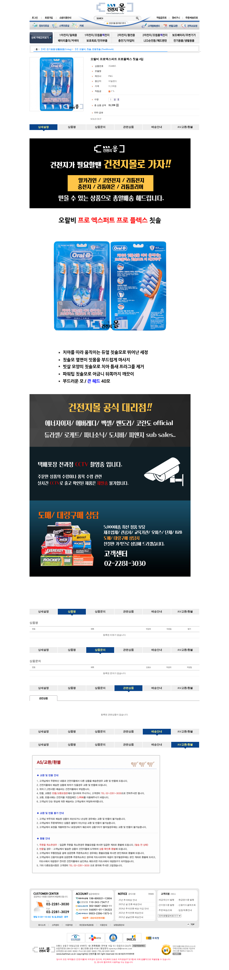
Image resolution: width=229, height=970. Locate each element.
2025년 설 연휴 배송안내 (130, 904)
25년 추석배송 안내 (127, 900)
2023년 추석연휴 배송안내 (130, 913)
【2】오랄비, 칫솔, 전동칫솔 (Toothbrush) (94, 49)
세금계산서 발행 (166, 900)
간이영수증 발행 (166, 905)
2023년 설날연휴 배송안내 (130, 917)
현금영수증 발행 (186, 900)
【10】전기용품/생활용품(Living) (56, 49)
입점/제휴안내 (185, 910)
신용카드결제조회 (187, 905)
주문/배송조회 (165, 910)
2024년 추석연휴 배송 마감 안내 (133, 908)
